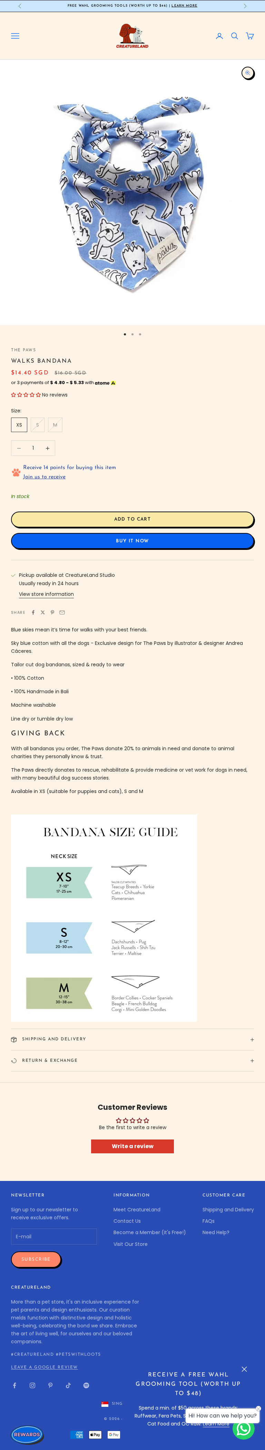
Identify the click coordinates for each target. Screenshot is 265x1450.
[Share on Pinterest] (52, 612)
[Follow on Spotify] (86, 1385)
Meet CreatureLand (137, 1209)
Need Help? (216, 1232)
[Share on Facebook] (33, 612)
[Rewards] (27, 1435)
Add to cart (132, 519)
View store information (46, 594)
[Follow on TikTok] (68, 1385)
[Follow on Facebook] (14, 1385)
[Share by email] (62, 612)
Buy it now (132, 541)
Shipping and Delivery (228, 1209)
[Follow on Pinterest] (50, 1385)
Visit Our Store (131, 1244)
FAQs (209, 1221)
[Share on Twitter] (43, 612)
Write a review (133, 1146)
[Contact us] (244, 1429)
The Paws (23, 350)
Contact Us (127, 1221)
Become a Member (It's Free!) (150, 1232)
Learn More (184, 5)
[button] (26, 394)
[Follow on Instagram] (32, 1385)
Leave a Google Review (44, 1367)
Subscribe (36, 1259)
